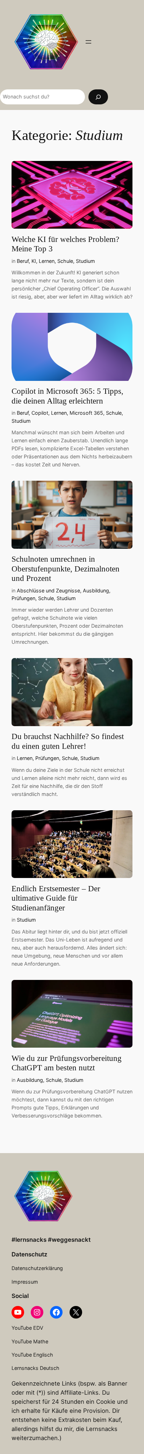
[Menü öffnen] (88, 42)
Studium (85, 261)
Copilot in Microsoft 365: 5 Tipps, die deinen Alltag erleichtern (67, 396)
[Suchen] (98, 96)
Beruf (23, 261)
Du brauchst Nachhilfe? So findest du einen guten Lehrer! (68, 741)
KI (33, 261)
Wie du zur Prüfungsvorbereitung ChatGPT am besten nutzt (67, 1063)
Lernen (47, 261)
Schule (65, 261)
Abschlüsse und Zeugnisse (48, 590)
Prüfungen (23, 598)
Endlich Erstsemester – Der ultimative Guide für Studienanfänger (56, 898)
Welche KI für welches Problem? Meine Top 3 (65, 244)
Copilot (39, 413)
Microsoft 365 (86, 413)
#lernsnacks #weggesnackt (51, 1239)
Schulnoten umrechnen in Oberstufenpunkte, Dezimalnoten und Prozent (66, 569)
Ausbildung (96, 590)
